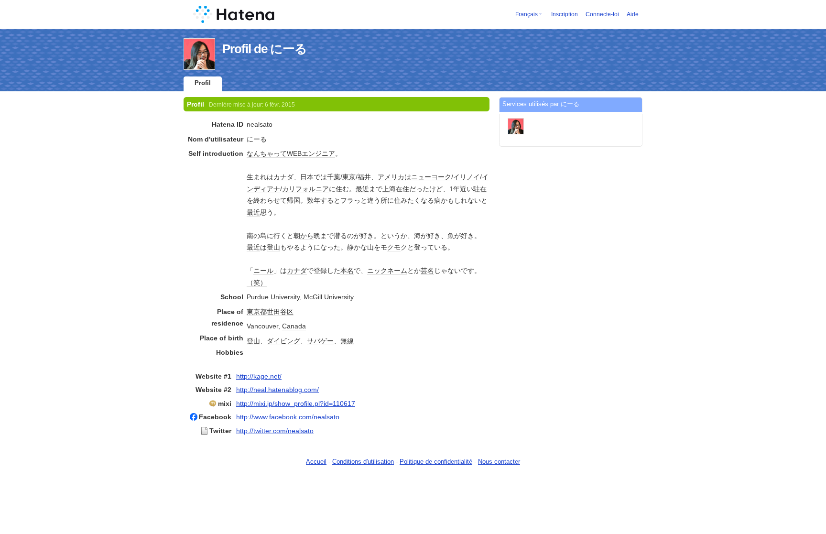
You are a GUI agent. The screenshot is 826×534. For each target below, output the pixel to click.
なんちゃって (267, 153)
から (307, 236)
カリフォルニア (305, 189)
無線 (347, 341)
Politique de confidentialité (436, 461)
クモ (394, 247)
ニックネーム (387, 270)
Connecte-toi (602, 14)
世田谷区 (280, 312)
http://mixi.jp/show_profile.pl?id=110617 (295, 403)
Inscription (564, 14)
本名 (347, 270)
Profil (203, 83)
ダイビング (283, 341)
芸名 (427, 270)
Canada (294, 326)
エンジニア (318, 153)
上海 (389, 189)
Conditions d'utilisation (363, 461)
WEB (294, 153)
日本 (307, 177)
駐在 (480, 189)
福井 (364, 177)
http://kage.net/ (259, 376)
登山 (273, 247)
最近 (362, 189)
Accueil (316, 461)
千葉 (333, 177)
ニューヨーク (431, 177)
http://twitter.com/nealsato (275, 431)
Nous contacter (499, 461)
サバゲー (320, 341)
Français (526, 14)
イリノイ (466, 177)
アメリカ (391, 177)
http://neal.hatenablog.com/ (277, 389)
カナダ (283, 177)
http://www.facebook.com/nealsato (287, 417)
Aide (633, 14)
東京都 (257, 312)
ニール (263, 270)
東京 (349, 177)
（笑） (257, 282)
